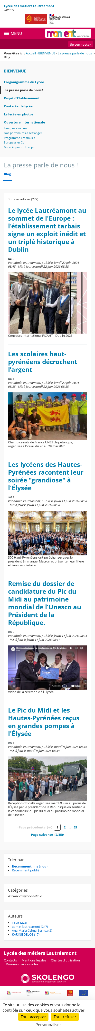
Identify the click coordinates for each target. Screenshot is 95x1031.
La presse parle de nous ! (75, 53)
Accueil (31, 53)
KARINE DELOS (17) (25, 934)
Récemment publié (25, 870)
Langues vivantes (15, 128)
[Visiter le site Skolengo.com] (47, 982)
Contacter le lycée (18, 106)
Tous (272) (19, 923)
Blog (7, 174)
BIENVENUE (46, 53)
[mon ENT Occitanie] (68, 33)
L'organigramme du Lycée (24, 82)
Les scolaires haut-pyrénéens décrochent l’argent (42, 362)
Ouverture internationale (24, 122)
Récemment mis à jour (30, 866)
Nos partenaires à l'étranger (23, 133)
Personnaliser (48, 1024)
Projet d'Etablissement (22, 98)
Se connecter (80, 44)
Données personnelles (22, 964)
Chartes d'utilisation (65, 960)
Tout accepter (33, 1017)
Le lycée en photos (18, 114)
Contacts (10, 960)
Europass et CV (14, 142)
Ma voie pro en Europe (19, 147)
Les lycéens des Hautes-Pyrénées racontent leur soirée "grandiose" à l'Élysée (46, 476)
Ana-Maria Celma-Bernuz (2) (32, 930)
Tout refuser (65, 1017)
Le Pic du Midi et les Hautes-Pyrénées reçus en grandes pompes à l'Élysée (43, 722)
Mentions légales (34, 960)
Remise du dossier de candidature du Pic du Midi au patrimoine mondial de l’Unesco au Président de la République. (44, 603)
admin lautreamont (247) (30, 927)
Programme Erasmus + (19, 138)
